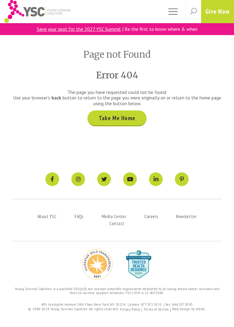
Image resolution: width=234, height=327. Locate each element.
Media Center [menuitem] (114, 216)
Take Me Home (117, 118)
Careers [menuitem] (151, 216)
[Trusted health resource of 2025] (138, 264)
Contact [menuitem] (116, 223)
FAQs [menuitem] (79, 216)
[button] (193, 11)
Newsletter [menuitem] (186, 216)
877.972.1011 (151, 304)
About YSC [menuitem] (46, 216)
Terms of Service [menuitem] (156, 309)
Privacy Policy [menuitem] (130, 309)
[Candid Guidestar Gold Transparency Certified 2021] (97, 264)
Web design (181, 309)
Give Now (217, 11)
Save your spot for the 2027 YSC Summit (79, 29)
